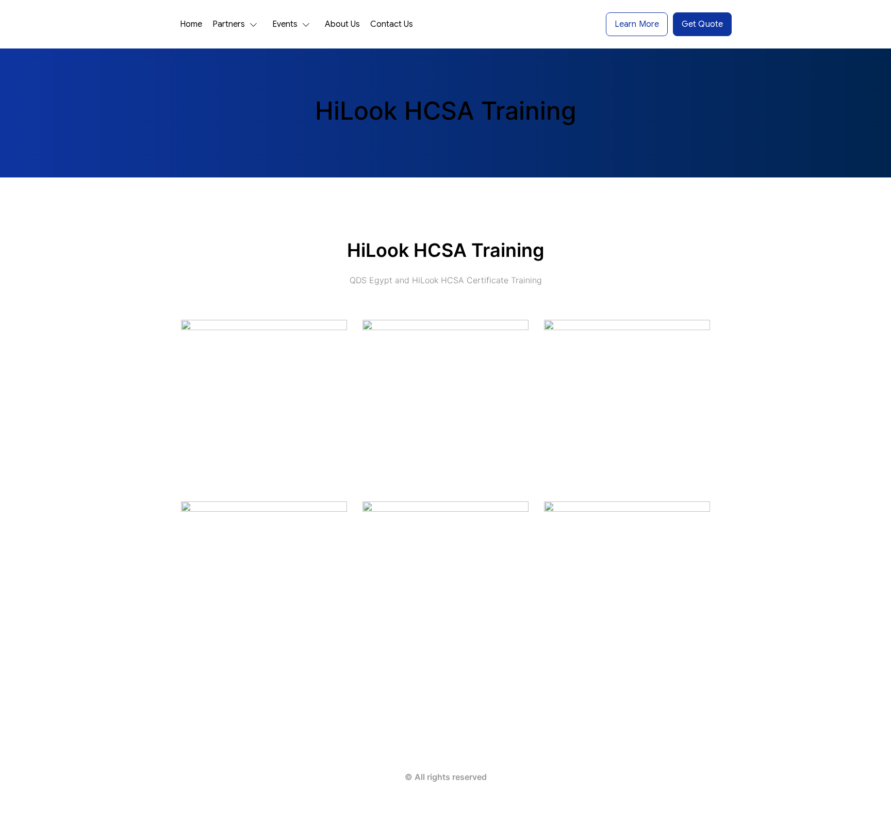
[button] (237, 24)
